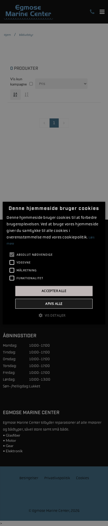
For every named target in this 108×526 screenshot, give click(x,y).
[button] (53, 315)
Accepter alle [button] (54, 291)
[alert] (54, 263)
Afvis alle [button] (53, 303)
